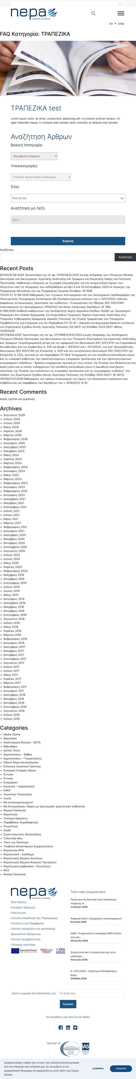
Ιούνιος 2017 (11, 670)
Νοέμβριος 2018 (13, 607)
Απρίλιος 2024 (12, 459)
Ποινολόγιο (10, 826)
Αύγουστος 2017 (13, 662)
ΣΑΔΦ (7, 830)
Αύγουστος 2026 (14, 415)
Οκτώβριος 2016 (13, 702)
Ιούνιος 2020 (11, 559)
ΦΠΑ (6, 870)
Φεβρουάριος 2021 (15, 527)
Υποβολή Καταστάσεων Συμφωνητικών (28, 846)
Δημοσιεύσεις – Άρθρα (17, 754)
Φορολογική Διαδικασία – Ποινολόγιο (27, 866)
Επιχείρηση (10, 782)
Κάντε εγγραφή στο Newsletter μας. (34, 993)
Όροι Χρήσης (18, 902)
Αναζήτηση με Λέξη (28, 208)
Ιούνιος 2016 (11, 718)
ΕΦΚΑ (7, 790)
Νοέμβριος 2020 (14, 539)
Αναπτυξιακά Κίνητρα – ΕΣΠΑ (22, 742)
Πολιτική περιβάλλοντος (25, 939)
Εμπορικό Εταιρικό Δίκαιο (19, 770)
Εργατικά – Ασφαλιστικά (18, 786)
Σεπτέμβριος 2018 (15, 615)
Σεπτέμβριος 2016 (15, 706)
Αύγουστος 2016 (14, 710)
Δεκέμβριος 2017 (14, 646)
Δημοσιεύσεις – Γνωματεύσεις (22, 758)
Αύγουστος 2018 (14, 618)
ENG (121, 23)
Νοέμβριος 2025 (14, 451)
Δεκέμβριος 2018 (14, 603)
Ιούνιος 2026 (11, 423)
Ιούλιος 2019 (11, 587)
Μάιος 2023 (11, 475)
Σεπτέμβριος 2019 (15, 583)
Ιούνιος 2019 (11, 591)
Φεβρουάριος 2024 (15, 467)
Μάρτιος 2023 (12, 479)
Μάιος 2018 (10, 626)
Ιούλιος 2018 (11, 622)
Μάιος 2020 (11, 563)
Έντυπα (8, 774)
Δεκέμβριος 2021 (14, 499)
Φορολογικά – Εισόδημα (18, 854)
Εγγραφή (68, 1004)
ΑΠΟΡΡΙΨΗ (97, 1069)
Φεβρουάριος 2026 (15, 439)
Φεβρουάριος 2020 (15, 571)
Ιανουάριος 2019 (13, 599)
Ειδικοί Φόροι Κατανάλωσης (20, 762)
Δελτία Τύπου (11, 750)
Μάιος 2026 (11, 427)
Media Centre (11, 734)
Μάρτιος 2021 (12, 523)
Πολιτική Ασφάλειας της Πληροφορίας (34, 918)
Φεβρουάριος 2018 (15, 638)
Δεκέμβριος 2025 (14, 447)
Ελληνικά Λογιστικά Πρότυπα (22, 766)
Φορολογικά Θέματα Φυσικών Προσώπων (30, 862)
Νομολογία (10, 814)
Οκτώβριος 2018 (13, 611)
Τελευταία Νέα (12, 838)
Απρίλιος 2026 (12, 431)
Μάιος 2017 (10, 674)
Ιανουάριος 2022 (14, 495)
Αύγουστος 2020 (14, 551)
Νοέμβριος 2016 (13, 698)
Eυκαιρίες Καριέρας (23, 907)
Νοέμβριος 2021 (13, 503)
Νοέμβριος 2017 (13, 650)
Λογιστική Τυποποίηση (17, 794)
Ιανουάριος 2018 (13, 642)
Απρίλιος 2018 (12, 630)
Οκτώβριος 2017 (13, 654)
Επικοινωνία (18, 912)
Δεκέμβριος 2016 (14, 694)
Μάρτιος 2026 (12, 435)
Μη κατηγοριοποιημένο (18, 802)
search (93, 13)
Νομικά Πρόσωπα (14, 810)
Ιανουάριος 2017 (13, 690)
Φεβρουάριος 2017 (15, 686)
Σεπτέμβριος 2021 (15, 507)
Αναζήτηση (7, 249)
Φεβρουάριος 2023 (15, 483)
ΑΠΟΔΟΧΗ (121, 1069)
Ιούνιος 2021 (11, 515)
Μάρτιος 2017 (12, 682)
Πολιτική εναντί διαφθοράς (27, 923)
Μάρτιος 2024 (12, 463)
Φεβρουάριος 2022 (15, 491)
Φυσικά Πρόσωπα (14, 874)
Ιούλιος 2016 (11, 714)
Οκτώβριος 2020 (14, 543)
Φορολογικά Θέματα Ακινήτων (22, 858)
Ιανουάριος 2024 (14, 471)
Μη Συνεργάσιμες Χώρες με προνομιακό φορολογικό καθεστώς (44, 806)
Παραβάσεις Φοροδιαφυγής (20, 822)
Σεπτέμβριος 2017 (14, 658)
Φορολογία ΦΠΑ (13, 850)
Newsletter (10, 738)
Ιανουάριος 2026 (14, 443)
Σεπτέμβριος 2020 (15, 547)
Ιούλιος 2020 (11, 555)
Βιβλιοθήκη (10, 746)
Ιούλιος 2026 (11, 419)
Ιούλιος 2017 (11, 666)
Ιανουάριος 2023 (14, 487)
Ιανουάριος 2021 (13, 531)
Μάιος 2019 (10, 595)
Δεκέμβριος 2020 (14, 535)
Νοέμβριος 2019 (13, 575)
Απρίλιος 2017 (12, 678)
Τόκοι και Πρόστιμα (15, 842)
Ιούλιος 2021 (11, 511)
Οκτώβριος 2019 (13, 579)
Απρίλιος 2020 (12, 567)
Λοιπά (7, 798)
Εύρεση (68, 241)
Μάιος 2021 (10, 519)
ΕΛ (111, 23)
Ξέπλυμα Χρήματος (15, 818)
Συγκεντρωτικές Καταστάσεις (22, 834)
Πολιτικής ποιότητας (23, 944)
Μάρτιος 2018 (12, 634)
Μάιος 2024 (11, 455)
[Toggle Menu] (121, 4)
